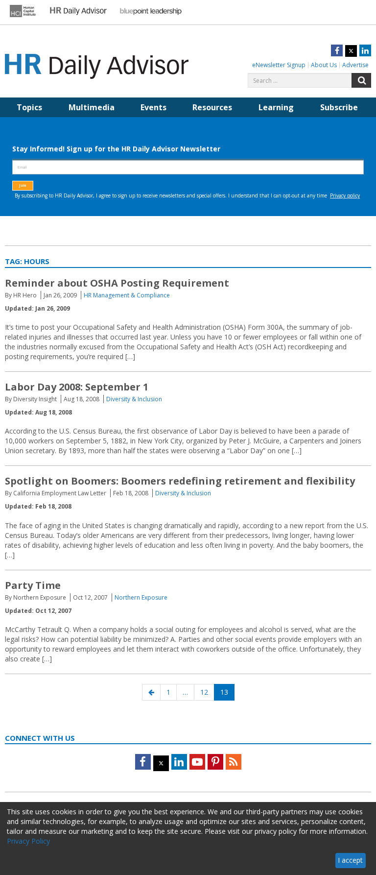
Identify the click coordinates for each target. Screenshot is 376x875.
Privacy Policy (28, 841)
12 (207, 692)
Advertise (355, 65)
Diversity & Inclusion (134, 399)
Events (153, 107)
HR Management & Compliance (127, 295)
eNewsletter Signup (279, 65)
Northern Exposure (141, 597)
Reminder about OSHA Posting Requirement (117, 283)
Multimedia (92, 107)
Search (361, 80)
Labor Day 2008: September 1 (76, 386)
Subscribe (339, 107)
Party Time (33, 585)
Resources (212, 107)
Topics (29, 107)
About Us (324, 65)
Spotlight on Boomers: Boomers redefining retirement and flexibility (180, 480)
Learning (276, 107)
